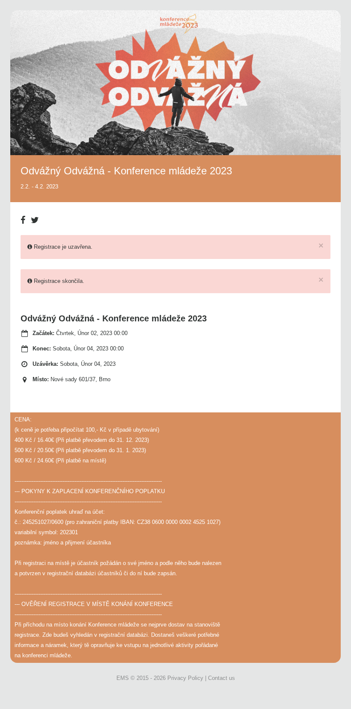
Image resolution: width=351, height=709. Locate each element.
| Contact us (220, 678)
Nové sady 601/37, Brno (80, 379)
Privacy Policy (185, 678)
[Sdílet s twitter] (35, 216)
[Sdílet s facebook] (25, 216)
